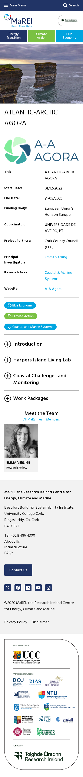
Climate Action (41, 36)
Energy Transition (13, 36)
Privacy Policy (15, 622)
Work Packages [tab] (30, 398)
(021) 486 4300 (23, 535)
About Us (12, 541)
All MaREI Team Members (41, 419)
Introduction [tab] (28, 344)
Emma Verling (56, 257)
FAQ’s (8, 553)
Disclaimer (40, 622)
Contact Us (18, 570)
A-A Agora (53, 289)
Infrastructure (15, 547)
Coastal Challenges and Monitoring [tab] (40, 379)
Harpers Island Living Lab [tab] (42, 360)
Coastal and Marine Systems (32, 327)
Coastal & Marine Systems (58, 275)
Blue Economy (69, 36)
